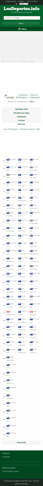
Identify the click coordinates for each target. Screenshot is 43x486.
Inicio (6, 61)
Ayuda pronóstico (11, 1)
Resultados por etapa (21, 113)
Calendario (21, 1)
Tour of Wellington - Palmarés (25, 61)
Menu (24, 29)
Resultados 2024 (21, 109)
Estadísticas (21, 116)
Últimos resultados (32, 1)
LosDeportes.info (21, 9)
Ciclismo (12, 61)
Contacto (6, 457)
